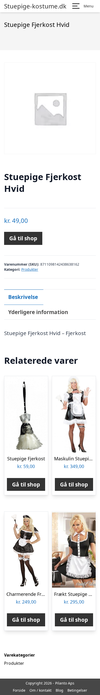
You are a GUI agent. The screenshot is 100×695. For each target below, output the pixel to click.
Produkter (29, 269)
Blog (59, 690)
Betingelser (77, 690)
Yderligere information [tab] (38, 312)
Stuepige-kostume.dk (35, 6)
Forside (19, 690)
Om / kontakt (40, 690)
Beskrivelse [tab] (23, 296)
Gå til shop (23, 238)
